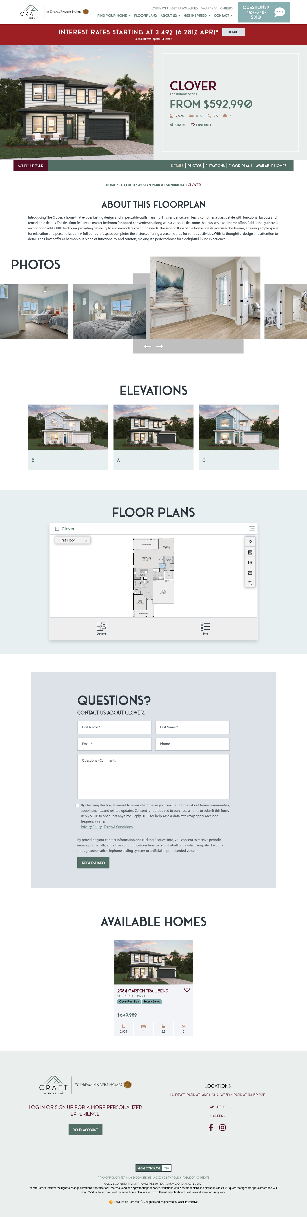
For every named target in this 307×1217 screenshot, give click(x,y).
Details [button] (233, 32)
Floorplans (145, 15)
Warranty (209, 8)
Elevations (215, 165)
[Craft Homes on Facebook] (211, 1128)
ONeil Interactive (188, 1202)
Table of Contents (196, 1177)
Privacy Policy (91, 827)
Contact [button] (222, 15)
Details (177, 165)
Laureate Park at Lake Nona (194, 1095)
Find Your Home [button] (112, 15)
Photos (194, 165)
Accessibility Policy (167, 1177)
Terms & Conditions (118, 827)
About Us (217, 1107)
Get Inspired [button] (196, 15)
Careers (226, 8)
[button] (264, 12)
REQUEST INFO (93, 863)
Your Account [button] (85, 1130)
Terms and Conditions (136, 1177)
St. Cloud (126, 185)
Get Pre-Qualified (184, 8)
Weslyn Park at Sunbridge (161, 185)
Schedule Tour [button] (30, 166)
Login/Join (159, 8)
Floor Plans (240, 165)
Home (111, 185)
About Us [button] (169, 15)
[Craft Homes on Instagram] (222, 1128)
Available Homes (271, 165)
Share (180, 125)
